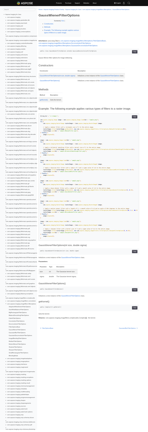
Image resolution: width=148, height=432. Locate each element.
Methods (47, 27)
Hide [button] (63, 21)
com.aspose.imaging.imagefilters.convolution (21, 301)
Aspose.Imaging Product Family (54, 9)
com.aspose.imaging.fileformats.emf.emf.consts (21, 146)
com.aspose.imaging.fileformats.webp (19, 273)
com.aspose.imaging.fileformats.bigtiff (19, 69)
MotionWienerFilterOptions (17, 344)
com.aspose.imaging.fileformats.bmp (19, 72)
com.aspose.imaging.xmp (15, 415)
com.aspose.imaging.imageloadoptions (19, 358)
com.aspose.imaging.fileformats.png (18, 231)
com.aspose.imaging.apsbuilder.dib (18, 20)
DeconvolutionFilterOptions (17, 324)
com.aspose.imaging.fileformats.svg (18, 237)
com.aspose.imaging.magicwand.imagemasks (20, 371)
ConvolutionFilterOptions (16, 321)
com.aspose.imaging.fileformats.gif (18, 183)
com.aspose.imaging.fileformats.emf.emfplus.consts (22, 159)
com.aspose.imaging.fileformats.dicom (19, 125)
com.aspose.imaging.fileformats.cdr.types (20, 91)
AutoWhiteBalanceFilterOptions (19, 309)
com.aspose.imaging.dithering (16, 46)
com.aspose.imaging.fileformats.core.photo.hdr (21, 118)
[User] (123, 3)
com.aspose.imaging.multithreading (18, 391)
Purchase (68, 3)
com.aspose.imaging (13, 17)
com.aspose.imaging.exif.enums (17, 55)
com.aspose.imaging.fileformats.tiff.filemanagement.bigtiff (24, 257)
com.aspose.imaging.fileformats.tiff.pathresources (21, 266)
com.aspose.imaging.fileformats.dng (18, 131)
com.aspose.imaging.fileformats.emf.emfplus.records (22, 168)
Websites (86, 3)
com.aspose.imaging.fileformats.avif (18, 66)
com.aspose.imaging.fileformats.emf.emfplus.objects (22, 163)
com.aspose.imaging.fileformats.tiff (18, 246)
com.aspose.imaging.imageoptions (18, 361)
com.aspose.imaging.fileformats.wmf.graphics (20, 283)
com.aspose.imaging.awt (15, 26)
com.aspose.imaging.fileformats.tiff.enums (20, 249)
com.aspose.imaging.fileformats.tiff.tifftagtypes (20, 270)
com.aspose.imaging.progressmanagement (21, 397)
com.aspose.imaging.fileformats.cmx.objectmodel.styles (23, 111)
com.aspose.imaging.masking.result (18, 383)
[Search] (128, 3)
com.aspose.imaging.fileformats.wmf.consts (21, 279)
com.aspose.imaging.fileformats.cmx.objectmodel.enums (24, 102)
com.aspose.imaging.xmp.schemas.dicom (20, 417)
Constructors (48, 24)
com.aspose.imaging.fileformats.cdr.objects (21, 88)
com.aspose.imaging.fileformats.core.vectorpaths (21, 123)
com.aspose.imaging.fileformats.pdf (18, 228)
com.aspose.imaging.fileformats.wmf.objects (21, 286)
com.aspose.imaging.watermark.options (20, 412)
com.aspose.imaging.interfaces (17, 364)
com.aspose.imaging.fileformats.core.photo (21, 114)
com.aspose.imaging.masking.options (19, 380)
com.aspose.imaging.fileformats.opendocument (21, 199)
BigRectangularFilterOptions (18, 312)
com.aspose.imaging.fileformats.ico (18, 189)
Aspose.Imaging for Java (13, 14)
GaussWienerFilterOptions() (50, 80)
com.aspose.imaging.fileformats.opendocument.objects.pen (25, 225)
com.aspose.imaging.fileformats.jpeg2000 (20, 195)
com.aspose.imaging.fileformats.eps (18, 178)
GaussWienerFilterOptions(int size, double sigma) (57, 76)
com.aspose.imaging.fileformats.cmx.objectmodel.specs (23, 107)
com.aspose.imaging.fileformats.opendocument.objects (23, 208)
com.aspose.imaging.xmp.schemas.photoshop (20, 429)
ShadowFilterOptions (15, 347)
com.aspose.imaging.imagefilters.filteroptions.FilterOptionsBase (83, 41)
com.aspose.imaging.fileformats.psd (18, 234)
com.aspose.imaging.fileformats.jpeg (19, 192)
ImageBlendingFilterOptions (17, 338)
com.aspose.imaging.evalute (16, 49)
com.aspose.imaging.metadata (17, 389)
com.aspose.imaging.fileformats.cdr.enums (20, 85)
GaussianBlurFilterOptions (17, 332)
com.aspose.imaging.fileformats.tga (18, 243)
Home (40, 9)
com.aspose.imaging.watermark (17, 409)
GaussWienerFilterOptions (17, 329)
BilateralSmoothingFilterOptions (19, 315)
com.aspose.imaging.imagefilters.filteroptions (21, 304)
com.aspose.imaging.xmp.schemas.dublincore (20, 422)
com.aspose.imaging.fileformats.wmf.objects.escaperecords (25, 291)
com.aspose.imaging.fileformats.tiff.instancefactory (22, 262)
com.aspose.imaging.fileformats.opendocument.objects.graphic (26, 221)
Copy (134, 51)
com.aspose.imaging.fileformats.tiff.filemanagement (22, 253)
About (94, 3)
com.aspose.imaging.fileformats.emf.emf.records (21, 154)
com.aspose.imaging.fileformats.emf (18, 137)
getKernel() (44, 100)
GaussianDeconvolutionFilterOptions (20, 335)
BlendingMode (13, 355)
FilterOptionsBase (14, 327)
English (118, 3)
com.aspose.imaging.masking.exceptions (20, 377)
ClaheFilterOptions (15, 318)
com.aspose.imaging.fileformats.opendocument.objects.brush (25, 212)
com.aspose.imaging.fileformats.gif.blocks (20, 186)
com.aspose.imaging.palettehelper (18, 394)
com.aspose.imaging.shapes (16, 400)
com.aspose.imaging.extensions (17, 57)
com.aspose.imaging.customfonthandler (20, 43)
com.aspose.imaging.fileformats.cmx (18, 93)
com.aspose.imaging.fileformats (17, 60)
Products (59, 3)
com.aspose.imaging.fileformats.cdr (18, 79)
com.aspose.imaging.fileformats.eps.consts (21, 180)
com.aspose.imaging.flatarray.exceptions (20, 293)
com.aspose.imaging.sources (16, 406)
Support (77, 3)
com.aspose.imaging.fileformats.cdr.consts (20, 82)
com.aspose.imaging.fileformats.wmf (18, 276)
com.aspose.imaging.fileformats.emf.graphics (21, 175)
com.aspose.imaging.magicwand (17, 367)
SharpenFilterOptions (15, 350)
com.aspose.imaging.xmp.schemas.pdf (19, 425)
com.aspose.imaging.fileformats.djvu (18, 128)
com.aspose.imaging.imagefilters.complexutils (20, 298)
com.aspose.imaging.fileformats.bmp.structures (21, 76)
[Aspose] (25, 3)
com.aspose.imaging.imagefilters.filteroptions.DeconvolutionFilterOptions (65, 43)
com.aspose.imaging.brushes (16, 29)
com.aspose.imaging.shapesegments (19, 403)
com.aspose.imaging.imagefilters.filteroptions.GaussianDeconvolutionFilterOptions (68, 45)
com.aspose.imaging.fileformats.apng (19, 63)
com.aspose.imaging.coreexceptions (18, 31)
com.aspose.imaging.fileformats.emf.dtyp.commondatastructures (26, 141)
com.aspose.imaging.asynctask (17, 23)
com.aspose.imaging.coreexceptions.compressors (22, 36)
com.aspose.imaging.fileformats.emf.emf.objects (21, 150)
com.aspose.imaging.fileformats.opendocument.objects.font (25, 217)
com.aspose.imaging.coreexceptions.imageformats (22, 40)
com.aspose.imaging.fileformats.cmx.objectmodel (21, 98)
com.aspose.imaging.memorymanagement (20, 386)
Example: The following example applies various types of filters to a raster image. (61, 31)
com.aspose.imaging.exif (15, 52)
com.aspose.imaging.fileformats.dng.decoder (21, 134)
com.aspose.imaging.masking (16, 374)
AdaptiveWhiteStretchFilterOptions (20, 306)
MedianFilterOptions (15, 341)
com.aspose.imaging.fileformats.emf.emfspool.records (23, 172)
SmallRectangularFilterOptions (18, 353)
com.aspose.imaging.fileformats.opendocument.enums (23, 204)
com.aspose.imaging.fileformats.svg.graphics (21, 240)
